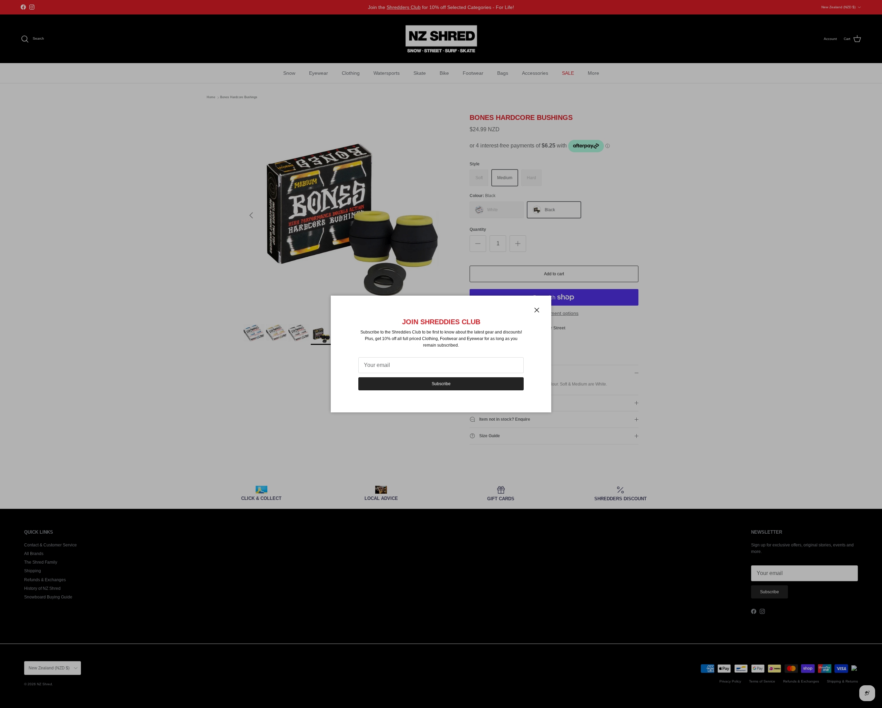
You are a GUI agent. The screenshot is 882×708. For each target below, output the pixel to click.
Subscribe (441, 383)
